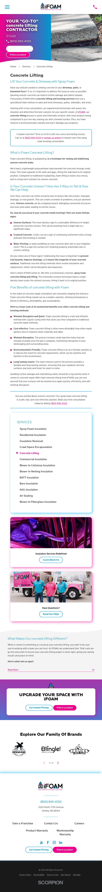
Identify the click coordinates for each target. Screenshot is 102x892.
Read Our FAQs (51, 614)
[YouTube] (41, 842)
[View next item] (57, 762)
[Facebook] (47, 842)
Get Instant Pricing (19, 48)
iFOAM (81, 112)
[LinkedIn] (60, 842)
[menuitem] (52, 429)
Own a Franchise (22, 823)
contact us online (52, 138)
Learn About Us (51, 560)
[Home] (51, 7)
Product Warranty (37, 830)
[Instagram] (54, 842)
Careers (79, 823)
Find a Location (18, 54)
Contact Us (51, 823)
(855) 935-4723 (20, 41)
